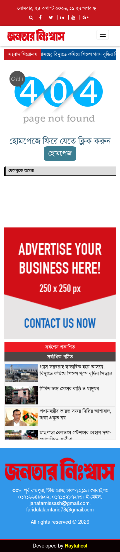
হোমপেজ (60, 153)
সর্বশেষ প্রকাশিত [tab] (60, 347)
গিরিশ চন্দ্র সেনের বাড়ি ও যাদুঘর (69, 389)
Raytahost (76, 546)
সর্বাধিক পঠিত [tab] (60, 357)
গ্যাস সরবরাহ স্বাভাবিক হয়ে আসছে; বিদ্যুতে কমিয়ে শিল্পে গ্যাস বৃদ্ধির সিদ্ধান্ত (76, 370)
